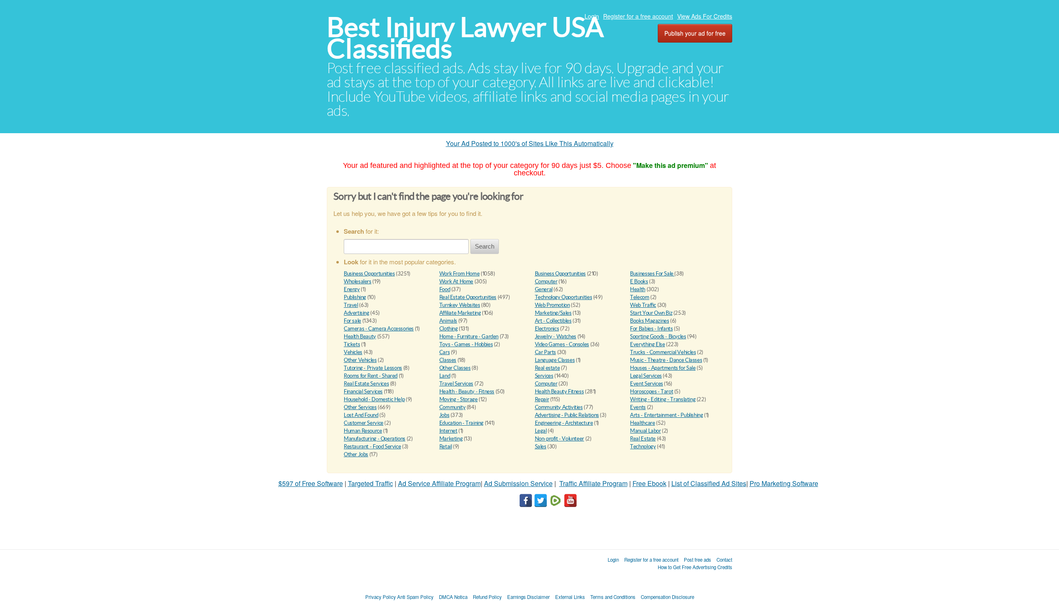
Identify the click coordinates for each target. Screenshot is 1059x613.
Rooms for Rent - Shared (371, 376)
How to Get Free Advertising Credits (695, 567)
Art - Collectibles (553, 321)
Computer (546, 281)
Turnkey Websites (459, 305)
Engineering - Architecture (564, 423)
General (544, 289)
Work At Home (456, 281)
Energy (352, 289)
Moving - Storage (458, 399)
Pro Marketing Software (784, 483)
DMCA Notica (453, 597)
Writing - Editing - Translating (662, 399)
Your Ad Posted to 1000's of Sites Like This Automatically (529, 143)
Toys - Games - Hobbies (466, 344)
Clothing (448, 329)
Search (484, 246)
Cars (444, 352)
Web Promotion (552, 305)
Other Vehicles (360, 360)
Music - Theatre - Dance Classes (666, 360)
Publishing (355, 297)
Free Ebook (649, 483)
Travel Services (456, 384)
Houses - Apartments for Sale (662, 368)
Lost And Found (361, 415)
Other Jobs (356, 454)
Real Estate (643, 439)
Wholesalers (357, 281)
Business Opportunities (369, 274)
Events (638, 407)
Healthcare (642, 423)
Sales (540, 446)
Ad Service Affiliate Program (439, 483)
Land (444, 376)
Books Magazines (649, 321)
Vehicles (353, 352)
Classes (447, 360)
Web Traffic (643, 305)
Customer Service (363, 423)
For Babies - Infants (651, 329)
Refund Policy (487, 597)
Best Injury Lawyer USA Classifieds (465, 38)
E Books (639, 281)
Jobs (444, 415)
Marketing (451, 439)
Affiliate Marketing (460, 313)
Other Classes (455, 368)
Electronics (547, 329)
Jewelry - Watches (555, 336)
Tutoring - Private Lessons (373, 368)
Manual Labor (645, 431)
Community (452, 407)
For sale (352, 321)
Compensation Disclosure (667, 597)
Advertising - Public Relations (567, 415)
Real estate (547, 368)
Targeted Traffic (370, 483)
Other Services (360, 407)
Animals (448, 321)
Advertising (356, 313)
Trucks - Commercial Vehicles (663, 352)
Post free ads (697, 559)
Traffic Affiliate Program (593, 483)
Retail (445, 446)
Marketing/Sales (553, 313)
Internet (448, 431)
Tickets (352, 344)
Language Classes (555, 360)
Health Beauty (360, 336)
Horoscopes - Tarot (651, 391)
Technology (643, 446)
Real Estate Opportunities (467, 297)
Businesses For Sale (652, 274)
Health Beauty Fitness (559, 391)
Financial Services (363, 391)
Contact (724, 559)
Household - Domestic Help (374, 399)
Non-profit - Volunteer (559, 439)
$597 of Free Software (310, 483)
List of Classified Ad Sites (708, 483)
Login (592, 16)
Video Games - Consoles (562, 344)
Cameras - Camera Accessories (379, 329)
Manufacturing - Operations (374, 439)
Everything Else (647, 344)
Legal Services (646, 376)
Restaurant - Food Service (372, 446)
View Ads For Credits (704, 16)
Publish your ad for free (695, 33)
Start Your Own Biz (651, 313)
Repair (542, 399)
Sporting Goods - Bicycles (658, 336)
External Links (570, 597)
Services (544, 376)
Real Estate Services (366, 384)
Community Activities (559, 407)
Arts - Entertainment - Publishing (666, 415)
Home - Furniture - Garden (468, 336)
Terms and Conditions (612, 597)
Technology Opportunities (563, 297)
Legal (541, 431)
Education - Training (461, 423)
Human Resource (363, 431)
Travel (351, 305)
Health (637, 289)
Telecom (639, 297)
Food (444, 289)
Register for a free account (638, 16)
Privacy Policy (380, 597)
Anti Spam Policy (415, 597)
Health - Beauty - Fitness (466, 391)
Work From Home (459, 274)
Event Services (646, 384)
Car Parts (545, 352)
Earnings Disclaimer (528, 597)
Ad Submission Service (518, 483)
